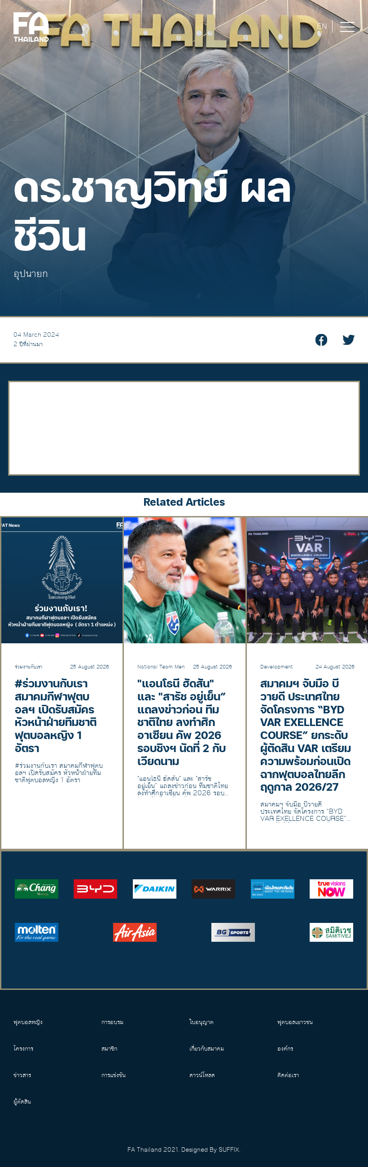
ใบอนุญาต (201, 1022)
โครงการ (23, 1049)
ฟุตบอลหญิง (28, 1022)
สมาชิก (109, 1049)
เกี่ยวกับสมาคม (206, 1049)
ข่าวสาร (22, 1075)
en (322, 26)
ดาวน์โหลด (202, 1075)
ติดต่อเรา (288, 1075)
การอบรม (112, 1022)
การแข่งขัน (113, 1075)
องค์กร (285, 1049)
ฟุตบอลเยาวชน (295, 1022)
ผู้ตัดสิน (22, 1102)
